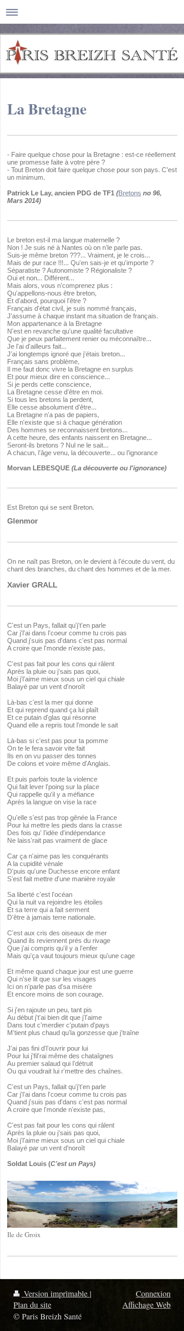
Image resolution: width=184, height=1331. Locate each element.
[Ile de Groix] (92, 1204)
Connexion (153, 1293)
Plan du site (32, 1304)
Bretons (129, 193)
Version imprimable (55, 1293)
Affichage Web (146, 1304)
